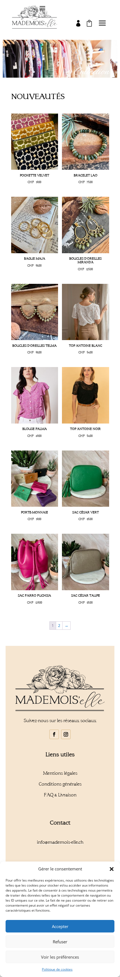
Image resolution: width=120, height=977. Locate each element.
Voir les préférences (60, 957)
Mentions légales (60, 773)
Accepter (60, 926)
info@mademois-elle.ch (60, 842)
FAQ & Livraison (60, 795)
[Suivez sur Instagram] (66, 734)
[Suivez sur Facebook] (54, 734)
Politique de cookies (57, 969)
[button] (111, 869)
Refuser (60, 941)
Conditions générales (60, 784)
